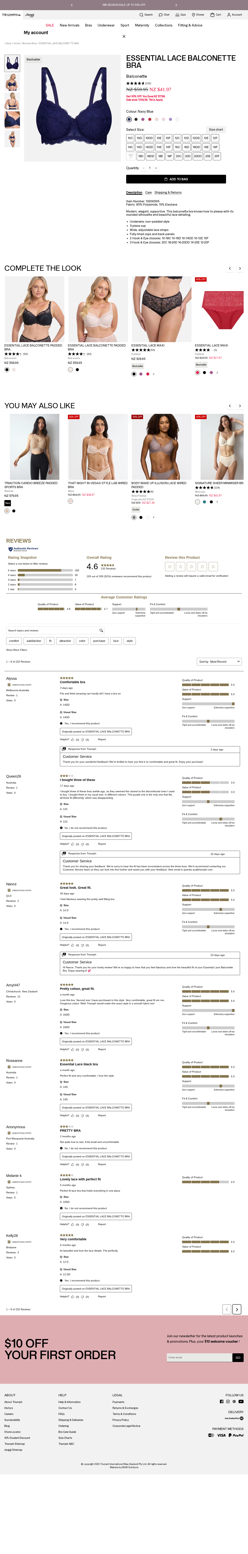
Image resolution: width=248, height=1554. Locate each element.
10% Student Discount (17, 1438)
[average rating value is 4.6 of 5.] (135, 83)
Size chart (216, 129)
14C (130, 147)
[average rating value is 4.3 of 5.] (13, 354)
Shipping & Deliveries (70, 1420)
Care (148, 192)
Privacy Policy (121, 1420)
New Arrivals (69, 25)
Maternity (142, 25)
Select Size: (135, 129)
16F (215, 147)
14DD (149, 147)
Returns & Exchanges (125, 1408)
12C (177, 138)
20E (208, 156)
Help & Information (69, 1402)
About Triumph (13, 1402)
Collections (163, 25)
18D (140, 156)
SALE (50, 25)
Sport (125, 25)
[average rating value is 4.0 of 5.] (204, 350)
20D (188, 156)
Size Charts (65, 1438)
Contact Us (65, 1408)
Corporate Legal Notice (126, 1426)
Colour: (139, 111)
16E (206, 147)
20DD (198, 156)
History (8, 1408)
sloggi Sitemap (13, 1450)
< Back (7, 43)
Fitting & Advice (190, 25)
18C (131, 155)
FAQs (61, 1414)
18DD (150, 156)
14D (139, 147)
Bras (88, 25)
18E (160, 156)
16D (186, 147)
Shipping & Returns (168, 192)
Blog (7, 1426)
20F (217, 156)
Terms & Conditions (124, 1414)
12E (206, 138)
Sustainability (12, 1420)
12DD (196, 138)
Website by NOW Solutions (124, 1467)
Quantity (132, 168)
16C (177, 147)
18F (169, 156)
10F (168, 138)
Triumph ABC (66, 1444)
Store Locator (12, 1432)
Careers (8, 1414)
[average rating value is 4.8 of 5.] (140, 350)
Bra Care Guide (67, 1432)
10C (130, 138)
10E (159, 138)
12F (215, 138)
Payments (118, 1402)
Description (134, 192)
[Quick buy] (60, 343)
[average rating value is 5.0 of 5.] (140, 491)
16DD (196, 147)
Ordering (63, 1426)
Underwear (106, 25)
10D (139, 138)
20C (179, 156)
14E (159, 147)
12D (186, 138)
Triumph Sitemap (14, 1444)
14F (168, 147)
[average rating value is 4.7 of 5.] (204, 487)
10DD (149, 138)
